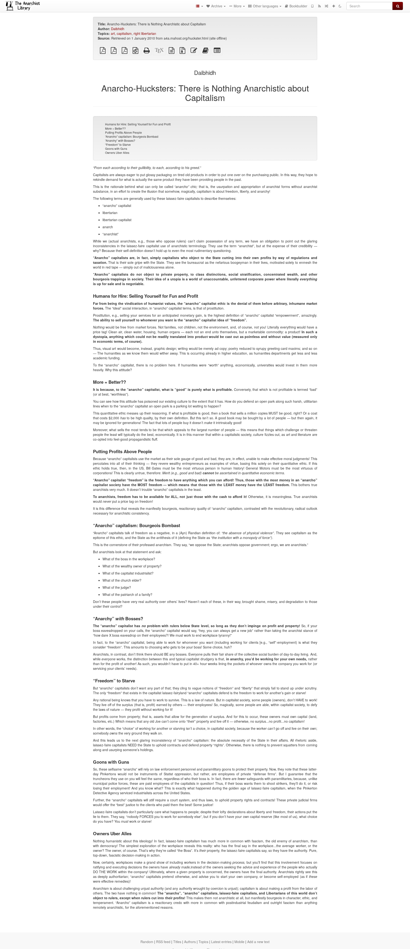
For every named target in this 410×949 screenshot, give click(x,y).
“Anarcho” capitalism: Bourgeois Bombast (131, 136)
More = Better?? (115, 128)
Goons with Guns (116, 148)
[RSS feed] (319, 6)
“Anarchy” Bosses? (120, 140)
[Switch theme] (340, 6)
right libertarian (145, 33)
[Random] (326, 6)
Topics (203, 941)
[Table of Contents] (199, 6)
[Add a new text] (333, 6)
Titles (177, 941)
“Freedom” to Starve (118, 144)
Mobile (239, 941)
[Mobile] (312, 6)
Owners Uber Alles (117, 153)
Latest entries (221, 941)
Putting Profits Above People (123, 132)
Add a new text (258, 941)
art (113, 33)
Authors (190, 941)
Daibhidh (117, 28)
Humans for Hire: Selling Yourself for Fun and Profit (138, 124)
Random (146, 941)
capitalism (124, 33)
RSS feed (163, 941)
